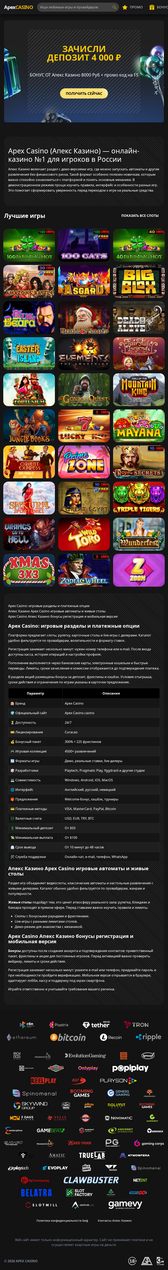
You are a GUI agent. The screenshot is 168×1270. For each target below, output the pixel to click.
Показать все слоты (140, 215)
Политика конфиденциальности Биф (62, 1220)
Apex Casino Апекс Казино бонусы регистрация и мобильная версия (63, 616)
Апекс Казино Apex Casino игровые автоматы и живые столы (57, 611)
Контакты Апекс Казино (115, 1220)
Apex (18, 7)
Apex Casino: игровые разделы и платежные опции (49, 606)
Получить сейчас (84, 93)
